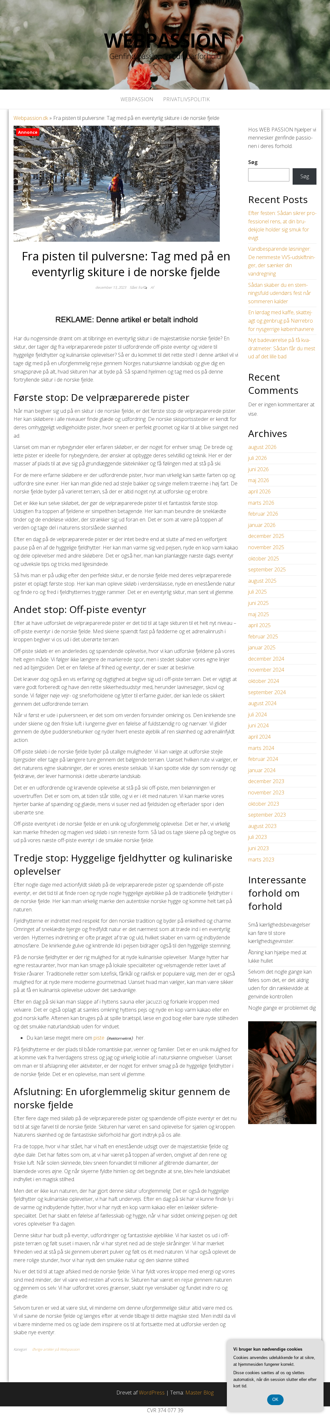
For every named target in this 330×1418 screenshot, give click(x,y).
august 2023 (262, 826)
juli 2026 (257, 457)
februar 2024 (263, 758)
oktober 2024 (263, 681)
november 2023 (266, 792)
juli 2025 (257, 591)
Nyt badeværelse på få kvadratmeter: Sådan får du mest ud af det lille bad (281, 348)
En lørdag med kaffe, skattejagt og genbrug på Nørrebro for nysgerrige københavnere (281, 320)
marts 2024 (261, 748)
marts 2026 (261, 502)
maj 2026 (258, 480)
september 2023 (267, 814)
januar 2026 (262, 525)
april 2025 (259, 625)
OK (275, 1399)
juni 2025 (258, 603)
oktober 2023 (263, 803)
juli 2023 (257, 836)
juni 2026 (258, 469)
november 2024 (266, 669)
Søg (253, 162)
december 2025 (266, 535)
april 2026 (259, 491)
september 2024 (267, 692)
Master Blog (199, 1392)
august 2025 (262, 580)
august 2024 (262, 703)
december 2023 (266, 781)
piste (98, 1037)
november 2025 (266, 547)
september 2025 (267, 569)
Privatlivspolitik (186, 99)
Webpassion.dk (31, 117)
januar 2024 (262, 770)
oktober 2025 (263, 558)
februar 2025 (263, 636)
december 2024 (266, 658)
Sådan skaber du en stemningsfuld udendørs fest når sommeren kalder (279, 293)
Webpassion (165, 40)
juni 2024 (258, 725)
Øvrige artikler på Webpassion (55, 1349)
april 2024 (259, 736)
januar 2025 (262, 647)
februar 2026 (263, 513)
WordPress (152, 1392)
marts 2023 (261, 859)
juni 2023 (258, 848)
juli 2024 (257, 714)
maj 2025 (258, 614)
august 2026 (262, 447)
